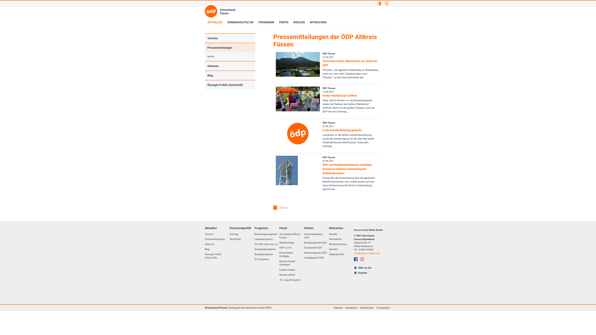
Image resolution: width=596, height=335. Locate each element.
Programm (266, 22)
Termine (212, 38)
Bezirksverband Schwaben (287, 263)
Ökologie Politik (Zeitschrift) (225, 85)
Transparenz (383, 307)
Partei (283, 22)
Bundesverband (287, 274)
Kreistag (234, 234)
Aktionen (213, 66)
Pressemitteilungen (219, 47)
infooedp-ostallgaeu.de (367, 253)
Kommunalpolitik (240, 22)
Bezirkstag (235, 239)
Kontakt (333, 234)
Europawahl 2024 (313, 247)
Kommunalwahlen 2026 (313, 236)
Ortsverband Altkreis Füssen (289, 236)
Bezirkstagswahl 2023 (315, 252)
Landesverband (287, 269)
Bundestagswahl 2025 (315, 242)
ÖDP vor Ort (285, 247)
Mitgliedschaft (336, 254)
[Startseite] (211, 11)
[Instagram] (362, 259)
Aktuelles (214, 22)
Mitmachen (318, 22)
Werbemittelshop (338, 244)
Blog (210, 75)
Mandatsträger (286, 242)
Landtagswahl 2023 (314, 257)
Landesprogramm (264, 239)
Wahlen (299, 22)
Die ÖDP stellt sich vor (266, 244)
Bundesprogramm (264, 254)
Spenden (333, 249)
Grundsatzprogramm (265, 249)
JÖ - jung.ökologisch (290, 280)
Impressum (351, 307)
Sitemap (338, 307)
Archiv (210, 56)
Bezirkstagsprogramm (266, 234)
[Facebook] (356, 259)
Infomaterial (335, 239)
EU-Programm (262, 259)
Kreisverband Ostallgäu (286, 254)
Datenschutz (367, 307)
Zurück (283, 207)
